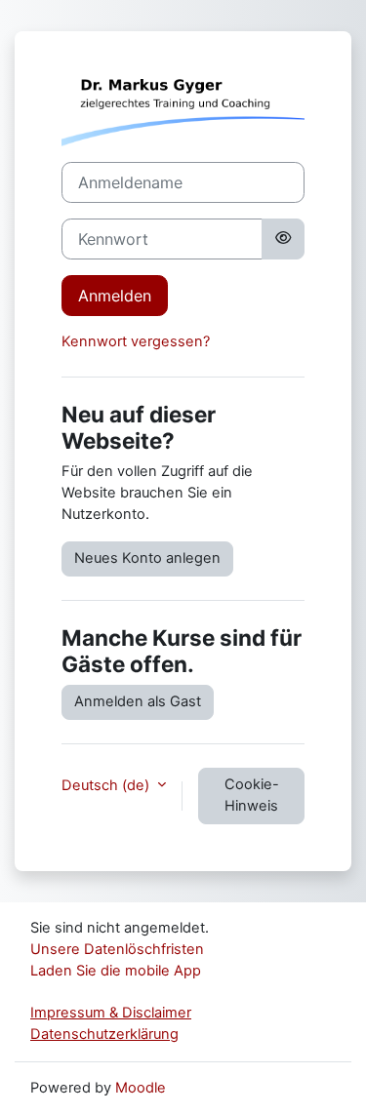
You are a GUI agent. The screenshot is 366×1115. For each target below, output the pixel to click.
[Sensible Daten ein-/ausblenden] (283, 239)
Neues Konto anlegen (147, 558)
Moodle (140, 1087)
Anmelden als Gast (137, 701)
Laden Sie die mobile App (115, 970)
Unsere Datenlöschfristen (117, 949)
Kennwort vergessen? (135, 341)
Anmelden (114, 295)
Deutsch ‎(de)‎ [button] (107, 785)
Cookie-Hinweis (251, 795)
